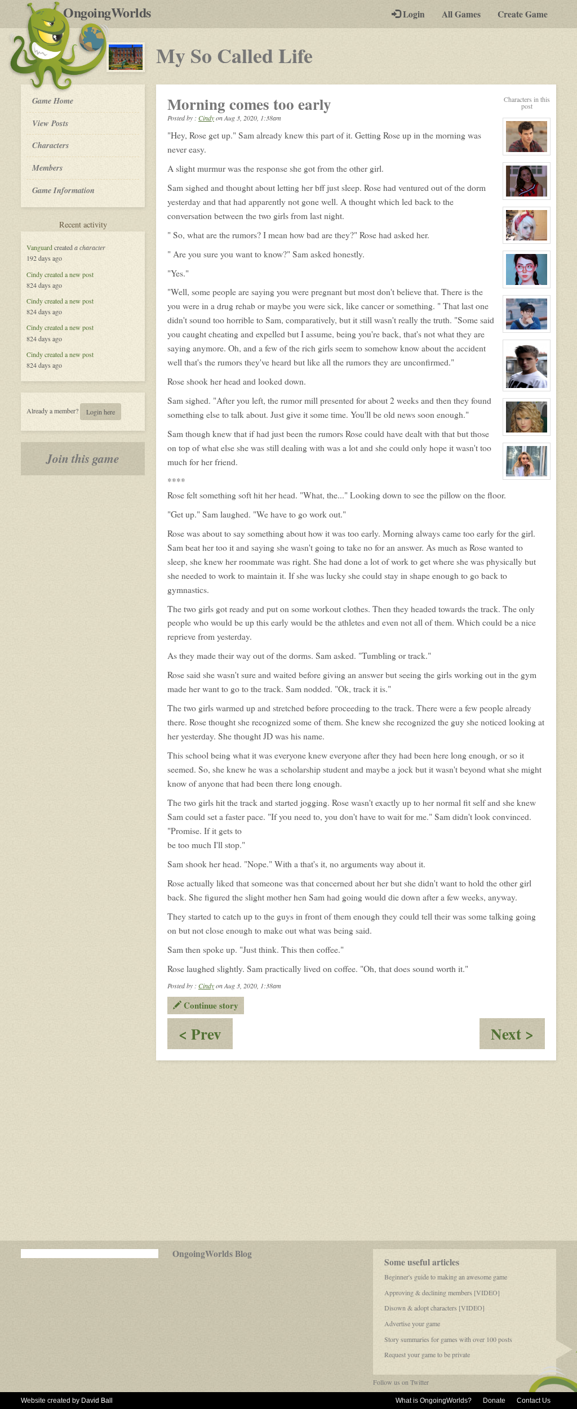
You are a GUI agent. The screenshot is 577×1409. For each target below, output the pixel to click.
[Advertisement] (288, 1150)
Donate (494, 1400)
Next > (518, 1036)
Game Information (63, 190)
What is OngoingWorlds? (434, 1400)
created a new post (69, 274)
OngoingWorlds (111, 12)
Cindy (34, 274)
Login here (100, 411)
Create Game (523, 14)
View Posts (50, 123)
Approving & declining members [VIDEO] (442, 1292)
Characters (50, 145)
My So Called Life (234, 55)
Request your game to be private (427, 1354)
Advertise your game (412, 1323)
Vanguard (39, 247)
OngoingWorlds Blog (212, 1253)
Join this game (82, 458)
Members (47, 167)
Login (413, 14)
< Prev (206, 1036)
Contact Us (534, 1400)
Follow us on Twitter (401, 1381)
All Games (461, 14)
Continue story (209, 1005)
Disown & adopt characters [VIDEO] (434, 1307)
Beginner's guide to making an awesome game (445, 1276)
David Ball (97, 1400)
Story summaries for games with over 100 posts (448, 1339)
